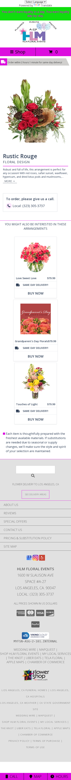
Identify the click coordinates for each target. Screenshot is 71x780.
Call (13, 776)
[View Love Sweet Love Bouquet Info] (36, 256)
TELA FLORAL (54, 658)
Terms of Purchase (46, 741)
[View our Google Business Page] (29, 559)
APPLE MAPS (16, 662)
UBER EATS (34, 658)
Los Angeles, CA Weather (18, 702)
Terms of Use (35, 747)
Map (37, 776)
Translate (46, 5)
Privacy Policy (19, 741)
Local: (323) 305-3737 (35, 594)
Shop (20, 52)
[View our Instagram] (35, 559)
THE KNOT (15, 658)
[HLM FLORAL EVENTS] (35, 42)
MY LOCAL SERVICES (56, 654)
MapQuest (47, 649)
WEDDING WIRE (25, 649)
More (8, 181)
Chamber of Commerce (46, 662)
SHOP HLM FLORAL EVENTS (20, 654)
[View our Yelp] (42, 559)
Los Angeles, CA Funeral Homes (24, 690)
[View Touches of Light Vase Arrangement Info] (36, 382)
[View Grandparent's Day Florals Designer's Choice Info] (35, 319)
